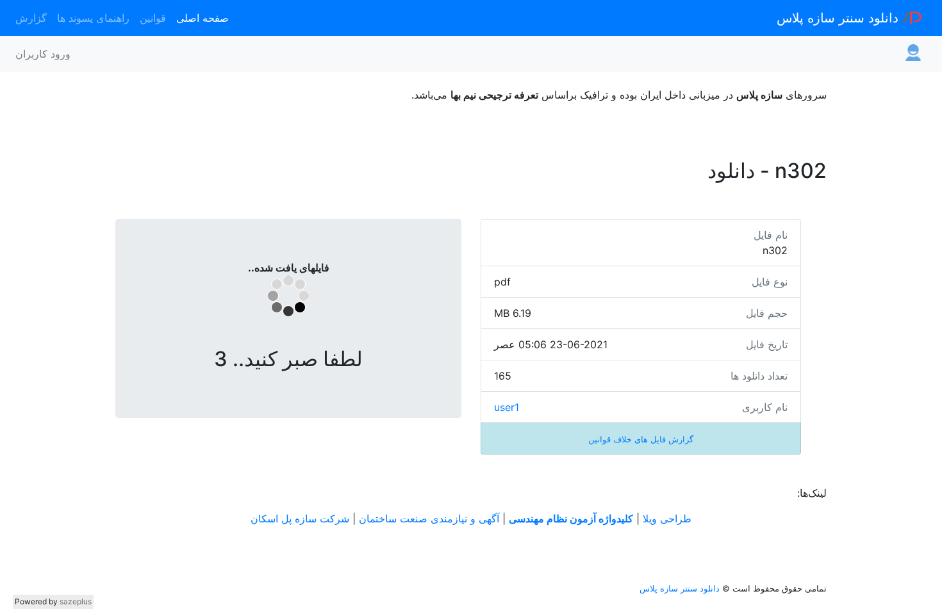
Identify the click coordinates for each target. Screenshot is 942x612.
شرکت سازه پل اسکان (300, 518)
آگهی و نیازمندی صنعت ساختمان (429, 518)
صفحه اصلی (202, 18)
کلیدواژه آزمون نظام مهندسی (571, 518)
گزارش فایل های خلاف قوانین (640, 439)
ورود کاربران (42, 53)
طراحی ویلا (667, 518)
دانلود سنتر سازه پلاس (839, 18)
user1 (506, 407)
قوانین (153, 18)
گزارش (31, 18)
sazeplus (76, 601)
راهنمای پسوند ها (93, 18)
